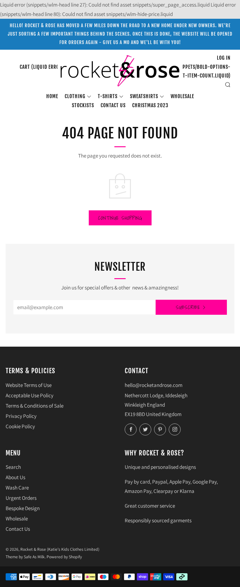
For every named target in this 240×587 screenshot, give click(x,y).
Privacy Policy (21, 416)
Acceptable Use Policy (29, 395)
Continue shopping (120, 218)
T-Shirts (108, 96)
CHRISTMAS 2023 (150, 105)
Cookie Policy (20, 426)
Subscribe (188, 307)
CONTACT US (113, 105)
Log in (224, 58)
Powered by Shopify (64, 556)
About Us (15, 477)
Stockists (83, 105)
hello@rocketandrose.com (153, 385)
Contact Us (18, 528)
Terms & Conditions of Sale (34, 405)
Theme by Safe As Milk (25, 556)
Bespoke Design (23, 508)
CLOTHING (75, 96)
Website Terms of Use (29, 385)
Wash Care (17, 487)
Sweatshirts (144, 96)
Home (52, 96)
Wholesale (182, 96)
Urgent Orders (21, 497)
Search (13, 467)
